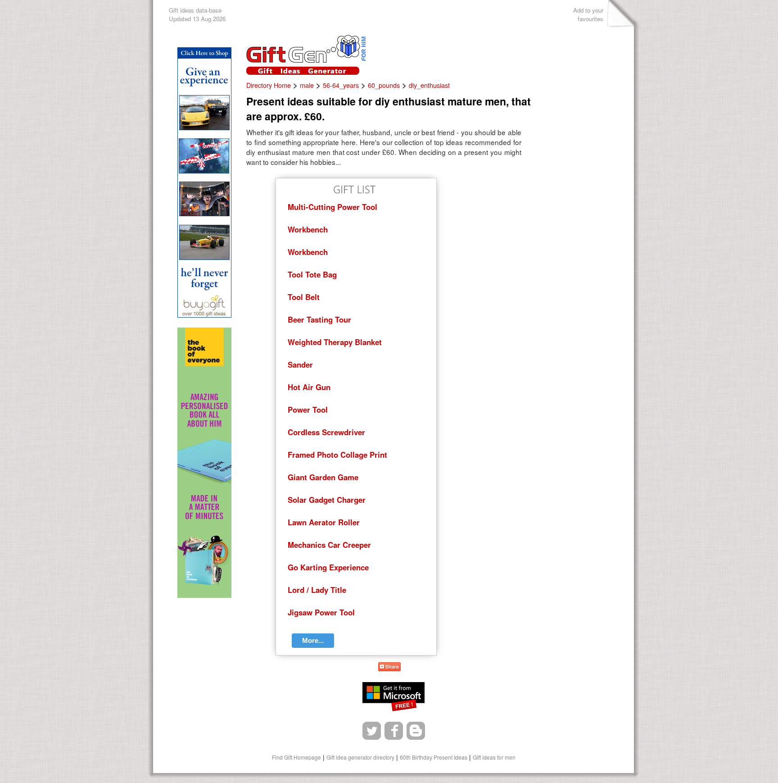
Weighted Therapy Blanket (335, 342)
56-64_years (341, 85)
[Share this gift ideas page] (389, 668)
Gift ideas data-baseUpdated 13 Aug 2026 (197, 14)
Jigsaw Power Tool (321, 612)
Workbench (308, 229)
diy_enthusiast (429, 85)
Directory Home (268, 85)
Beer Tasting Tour (319, 319)
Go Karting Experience (328, 567)
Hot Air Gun (309, 387)
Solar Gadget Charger (327, 499)
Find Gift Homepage (296, 757)
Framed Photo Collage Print (337, 454)
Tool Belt (304, 296)
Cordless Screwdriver (326, 432)
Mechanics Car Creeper (329, 544)
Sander (300, 364)
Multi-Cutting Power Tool (332, 206)
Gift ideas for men (494, 757)
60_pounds (384, 85)
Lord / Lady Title (317, 589)
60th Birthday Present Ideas (433, 757)
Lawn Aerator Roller (324, 522)
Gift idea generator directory (360, 757)
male (307, 85)
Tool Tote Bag (312, 274)
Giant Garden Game (323, 477)
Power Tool (308, 409)
